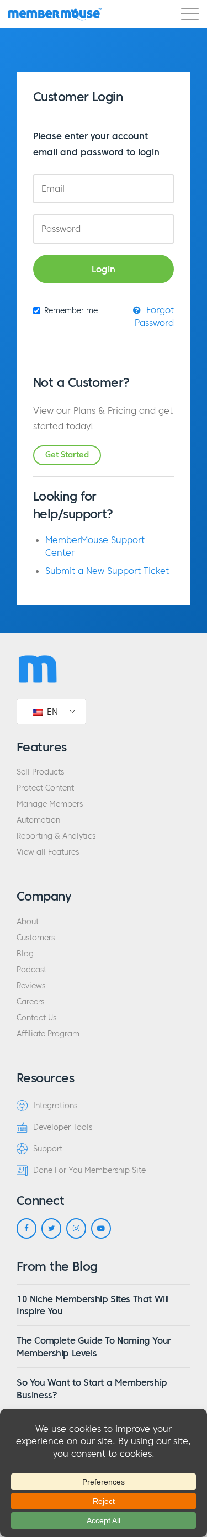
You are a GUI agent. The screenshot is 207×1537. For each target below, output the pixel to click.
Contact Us (36, 1018)
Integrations (55, 1105)
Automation (38, 820)
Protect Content (45, 788)
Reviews (31, 986)
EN (51, 711)
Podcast (31, 970)
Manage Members (50, 804)
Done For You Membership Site (89, 1170)
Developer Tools (62, 1127)
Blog (25, 954)
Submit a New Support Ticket (107, 570)
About (28, 922)
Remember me (71, 310)
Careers (30, 1002)
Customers (36, 938)
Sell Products (40, 772)
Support (47, 1149)
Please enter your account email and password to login (96, 143)
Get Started (67, 455)
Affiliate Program (48, 1034)
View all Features (48, 852)
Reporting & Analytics (56, 836)
